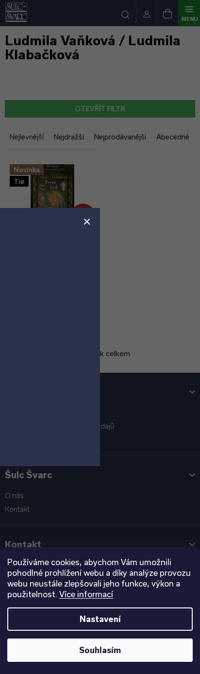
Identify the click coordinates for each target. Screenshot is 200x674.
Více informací (86, 594)
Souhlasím (100, 650)
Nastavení (100, 618)
